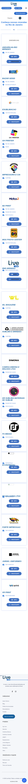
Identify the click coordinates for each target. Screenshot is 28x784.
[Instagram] (15, 691)
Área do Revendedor (20, 13)
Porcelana (5, 747)
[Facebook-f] (12, 691)
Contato (4, 711)
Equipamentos (6, 739)
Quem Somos (6, 701)
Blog (4, 703)
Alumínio (5, 729)
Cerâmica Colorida (7, 734)
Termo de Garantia (7, 765)
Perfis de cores (6, 760)
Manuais (5, 762)
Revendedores (6, 709)
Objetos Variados (7, 745)
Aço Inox (5, 726)
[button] (26, 8)
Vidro (4, 750)
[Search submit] (20, 18)
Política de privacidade (8, 706)
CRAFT (4, 737)
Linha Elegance (6, 742)
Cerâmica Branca (7, 731)
